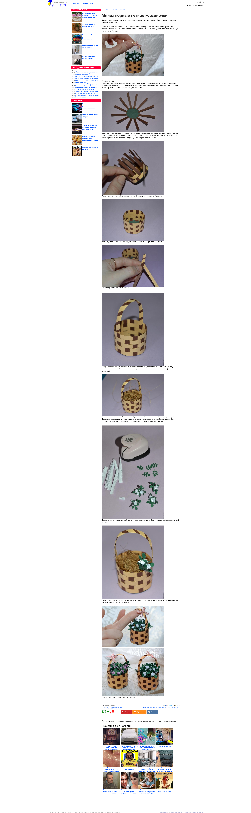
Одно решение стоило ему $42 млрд (129, 768)
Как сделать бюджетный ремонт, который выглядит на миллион (147, 769)
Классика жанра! (80, 97)
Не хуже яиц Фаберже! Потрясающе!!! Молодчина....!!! (92, 86)
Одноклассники (141, 712)
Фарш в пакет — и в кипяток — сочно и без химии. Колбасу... (147, 791)
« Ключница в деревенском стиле (112, 707)
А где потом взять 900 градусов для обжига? (89, 84)
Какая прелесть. (80, 82)
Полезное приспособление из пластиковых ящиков (164, 769)
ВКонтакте (154, 712)
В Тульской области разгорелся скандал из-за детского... (147, 747)
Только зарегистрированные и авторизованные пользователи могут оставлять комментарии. (139, 721)
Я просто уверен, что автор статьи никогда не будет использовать (96, 89)
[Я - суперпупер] (57, 6)
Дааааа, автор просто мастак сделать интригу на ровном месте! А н (97, 91)
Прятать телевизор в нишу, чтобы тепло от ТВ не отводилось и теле (97, 76)
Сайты (76, 3)
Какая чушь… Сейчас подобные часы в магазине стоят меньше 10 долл (98, 78)
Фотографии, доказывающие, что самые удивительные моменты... (111, 770)
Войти (200, 2)
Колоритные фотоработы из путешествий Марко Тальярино (111, 748)
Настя (178, 705)
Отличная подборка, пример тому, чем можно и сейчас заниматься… (97, 87)
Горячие (114, 9)
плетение (112, 705)
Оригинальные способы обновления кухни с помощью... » (161, 707)
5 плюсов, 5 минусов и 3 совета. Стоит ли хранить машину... (129, 747)
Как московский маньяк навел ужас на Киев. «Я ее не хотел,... (111, 791)
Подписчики (88, 3)
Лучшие (122, 9)
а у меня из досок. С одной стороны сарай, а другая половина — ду (97, 95)
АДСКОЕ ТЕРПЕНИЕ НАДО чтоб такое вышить (90, 80)
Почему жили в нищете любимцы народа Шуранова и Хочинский (129, 791)
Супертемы (77, 100)
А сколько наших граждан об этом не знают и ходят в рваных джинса (97, 73)
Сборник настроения (164, 746)
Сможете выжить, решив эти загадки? (165, 790)
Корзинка (107, 705)
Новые (106, 9)
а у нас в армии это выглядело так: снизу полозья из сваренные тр (96, 93)
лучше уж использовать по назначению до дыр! (90, 71)
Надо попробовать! (81, 74)
